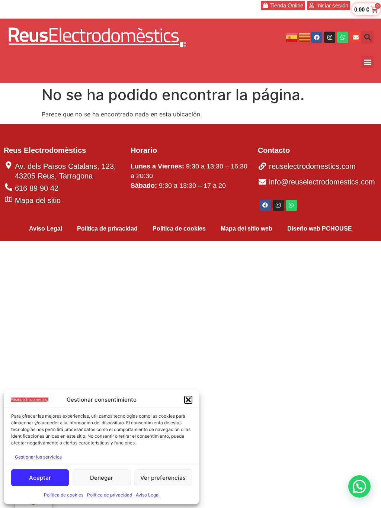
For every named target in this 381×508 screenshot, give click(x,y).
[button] (188, 399)
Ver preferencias (163, 477)
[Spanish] (292, 36)
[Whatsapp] (342, 37)
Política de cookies (63, 495)
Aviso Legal (148, 495)
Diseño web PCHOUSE (319, 228)
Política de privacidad (109, 495)
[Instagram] (329, 37)
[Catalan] (304, 36)
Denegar (101, 477)
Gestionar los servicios (38, 457)
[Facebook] (316, 37)
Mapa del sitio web (246, 228)
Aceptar (40, 477)
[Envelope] (355, 37)
